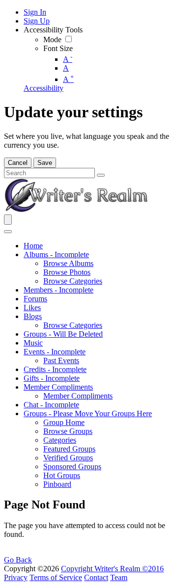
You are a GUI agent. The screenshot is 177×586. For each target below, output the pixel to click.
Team (118, 577)
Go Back (18, 560)
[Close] (8, 231)
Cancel (18, 162)
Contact (96, 577)
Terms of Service (56, 577)
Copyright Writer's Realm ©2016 (112, 568)
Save (44, 162)
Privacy (16, 577)
